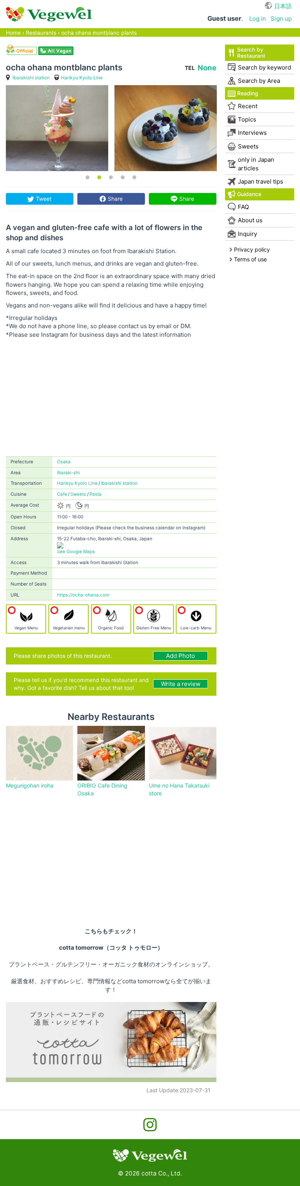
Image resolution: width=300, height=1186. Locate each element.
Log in (257, 18)
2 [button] (99, 177)
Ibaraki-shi (68, 472)
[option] (57, 128)
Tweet (44, 198)
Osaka (64, 461)
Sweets (78, 494)
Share (115, 198)
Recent (247, 106)
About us (250, 220)
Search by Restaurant (251, 52)
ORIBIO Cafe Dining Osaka (102, 789)
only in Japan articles (256, 163)
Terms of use (250, 259)
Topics (247, 119)
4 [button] (123, 177)
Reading (247, 93)
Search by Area (259, 80)
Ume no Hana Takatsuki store (179, 789)
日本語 (283, 6)
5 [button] (134, 177)
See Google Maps (76, 551)
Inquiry (247, 234)
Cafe (62, 494)
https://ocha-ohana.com (83, 595)
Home (13, 32)
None (207, 67)
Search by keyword (264, 67)
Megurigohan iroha (30, 785)
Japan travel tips (260, 181)
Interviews (252, 132)
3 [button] (111, 177)
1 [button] (87, 177)
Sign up (281, 18)
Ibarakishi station (31, 77)
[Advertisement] (111, 397)
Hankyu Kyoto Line (82, 77)
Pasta (95, 494)
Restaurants (41, 32)
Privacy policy (252, 249)
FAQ (243, 207)
